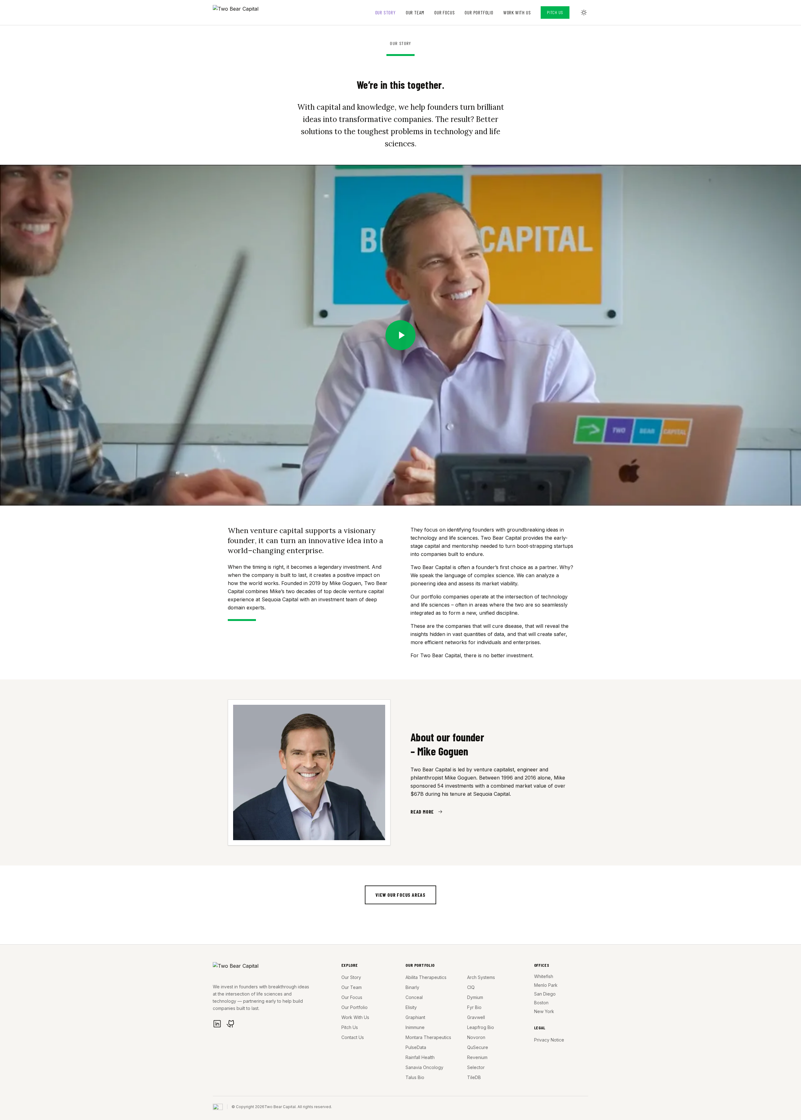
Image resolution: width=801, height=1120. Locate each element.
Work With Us (517, 12)
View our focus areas (400, 895)
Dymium (475, 997)
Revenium (477, 1057)
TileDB (474, 1077)
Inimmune (415, 1027)
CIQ (471, 987)
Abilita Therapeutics (426, 977)
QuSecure (477, 1047)
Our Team (415, 12)
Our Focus (444, 12)
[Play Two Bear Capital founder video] (400, 335)
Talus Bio (415, 1077)
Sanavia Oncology (424, 1067)
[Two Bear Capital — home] (241, 12)
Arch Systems (481, 977)
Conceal (414, 997)
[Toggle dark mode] (583, 12)
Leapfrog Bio (480, 1027)
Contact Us (352, 1037)
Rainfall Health (420, 1057)
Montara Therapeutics (428, 1037)
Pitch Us (555, 12)
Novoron (476, 1037)
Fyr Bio (474, 1007)
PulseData (416, 1047)
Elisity (411, 1007)
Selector (476, 1067)
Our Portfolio (479, 12)
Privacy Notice (549, 1039)
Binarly (412, 987)
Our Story (385, 12)
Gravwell (476, 1017)
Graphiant (415, 1017)
